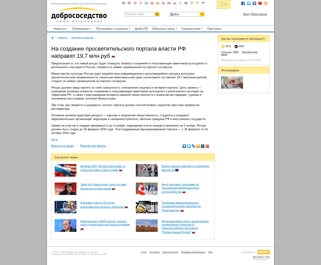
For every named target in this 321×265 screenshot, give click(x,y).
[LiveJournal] (193, 146)
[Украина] (197, 4)
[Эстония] (203, 4)
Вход (246, 14)
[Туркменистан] (186, 4)
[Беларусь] (135, 4)
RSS (266, 3)
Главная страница (52, 38)
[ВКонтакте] (184, 146)
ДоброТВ (141, 28)
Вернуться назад (62, 145)
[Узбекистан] (191, 4)
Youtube (260, 3)
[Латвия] (163, 4)
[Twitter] (189, 146)
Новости (58, 29)
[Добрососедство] (79, 12)
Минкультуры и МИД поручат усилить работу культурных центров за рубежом (105, 223)
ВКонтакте (254, 3)
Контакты (155, 252)
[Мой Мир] (202, 146)
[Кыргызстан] (152, 4)
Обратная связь (163, 29)
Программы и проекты (111, 29)
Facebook (243, 3)
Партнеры (214, 28)
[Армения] (129, 4)
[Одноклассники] (198, 146)
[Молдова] (169, 4)
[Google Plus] (207, 146)
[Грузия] (140, 4)
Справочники (190, 29)
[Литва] (157, 4)
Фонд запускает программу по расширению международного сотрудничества (180, 188)
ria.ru (54, 139)
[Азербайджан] (123, 4)
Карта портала (170, 252)
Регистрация (259, 14)
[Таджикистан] (180, 4)
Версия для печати (93, 145)
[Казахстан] (146, 4)
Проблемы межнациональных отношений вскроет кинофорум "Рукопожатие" (181, 206)
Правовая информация (193, 252)
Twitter (248, 3)
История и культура (82, 37)
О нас (144, 252)
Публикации (80, 29)
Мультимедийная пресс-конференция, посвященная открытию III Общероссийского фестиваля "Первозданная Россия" (185, 227)
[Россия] (174, 4)
